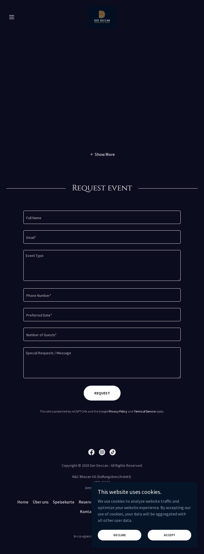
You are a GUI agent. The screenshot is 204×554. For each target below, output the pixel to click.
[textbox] (102, 217)
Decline (119, 535)
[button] (20, 17)
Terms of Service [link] (145, 411)
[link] (102, 17)
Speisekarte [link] (63, 502)
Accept (169, 535)
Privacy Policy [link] (118, 411)
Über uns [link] (41, 502)
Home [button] (22, 502)
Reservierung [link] (91, 502)
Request (102, 393)
